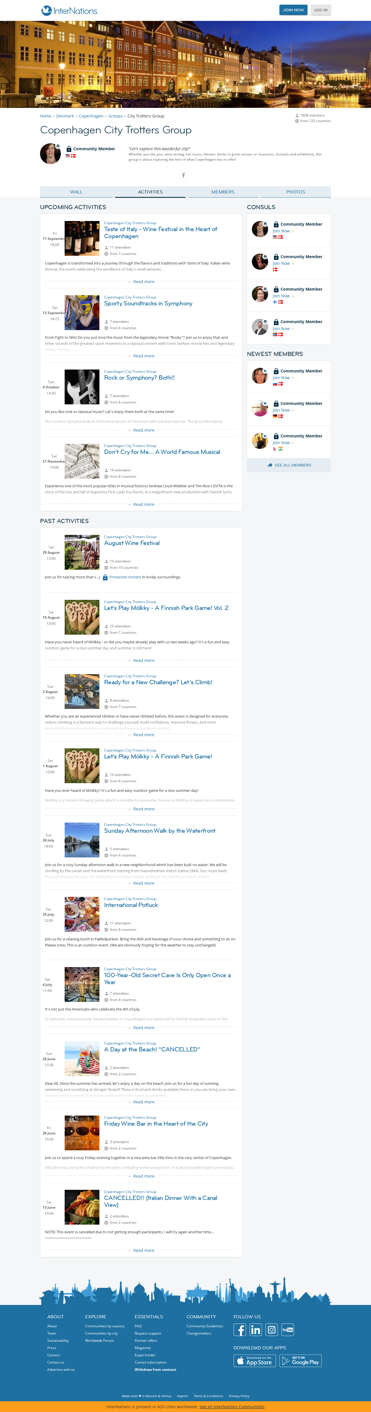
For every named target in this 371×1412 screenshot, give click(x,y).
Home (45, 116)
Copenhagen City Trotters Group (130, 222)
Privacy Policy (239, 1396)
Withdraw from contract (155, 1369)
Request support (148, 1333)
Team (51, 1333)
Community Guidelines (205, 1326)
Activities (150, 192)
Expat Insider (145, 1355)
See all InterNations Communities (232, 1406)
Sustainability (58, 1340)
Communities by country (104, 1326)
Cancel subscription (150, 1362)
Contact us (55, 1362)
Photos (295, 192)
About (52, 1326)
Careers (53, 1355)
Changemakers (199, 1333)
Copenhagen (91, 116)
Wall (76, 192)
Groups (115, 116)
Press (51, 1347)
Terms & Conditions (208, 1396)
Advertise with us (61, 1369)
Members (223, 192)
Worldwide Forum (99, 1340)
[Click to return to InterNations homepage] (69, 10)
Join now (293, 9)
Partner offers (146, 1340)
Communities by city (101, 1333)
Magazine (143, 1347)
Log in (321, 9)
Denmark (65, 116)
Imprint (182, 1396)
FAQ (138, 1326)
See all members (293, 465)
